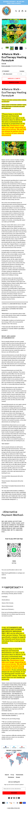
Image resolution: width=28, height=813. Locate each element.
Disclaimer (11, 777)
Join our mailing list (14, 782)
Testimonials (19, 774)
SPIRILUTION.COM (15, 808)
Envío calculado (6, 66)
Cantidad (22, 71)
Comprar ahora (14, 82)
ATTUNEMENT (5, 71)
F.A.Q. (12, 774)
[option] (7, 48)
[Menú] (25, 11)
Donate (18, 777)
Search (7, 774)
